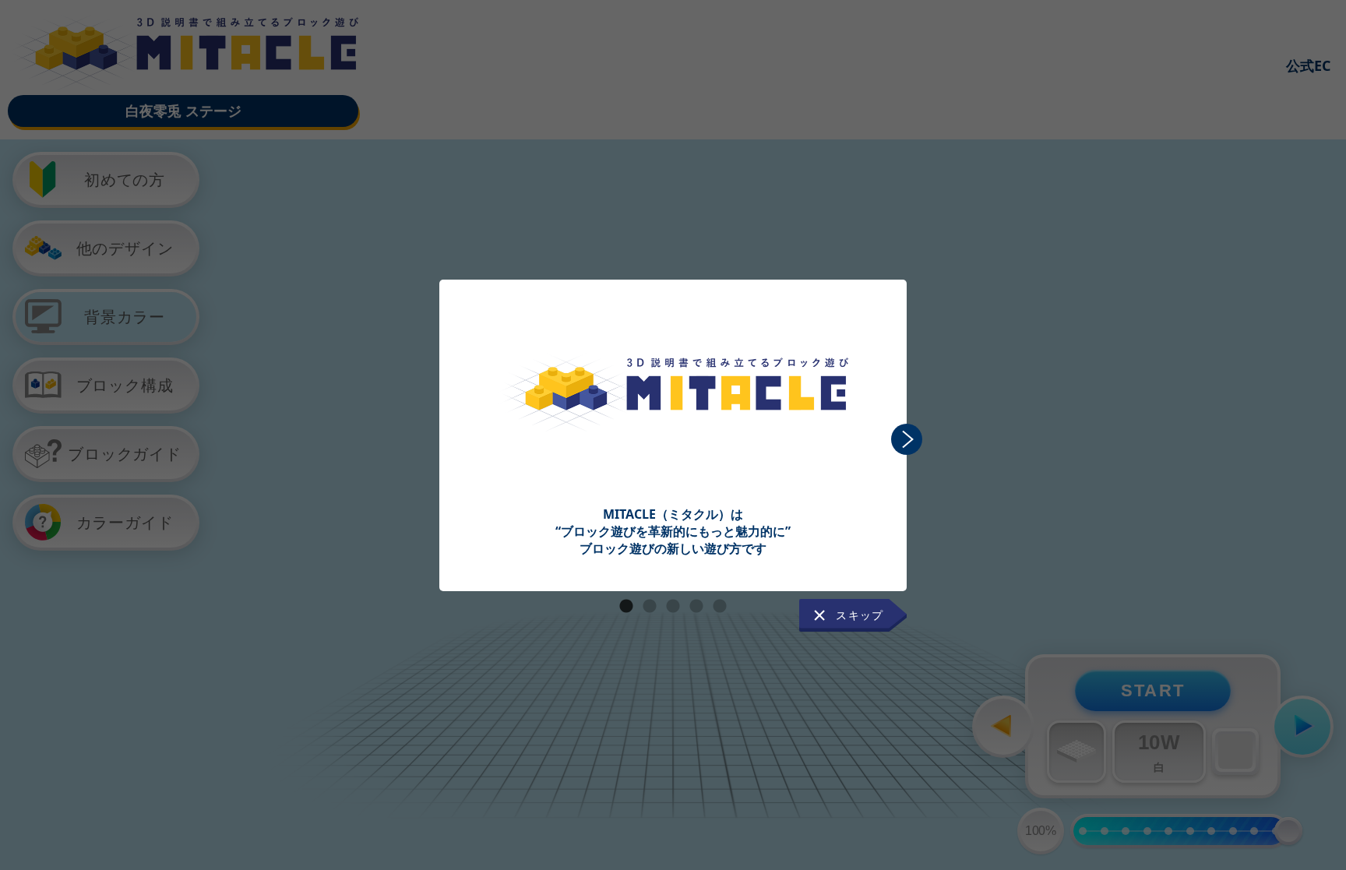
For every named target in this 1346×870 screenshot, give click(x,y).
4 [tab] (696, 607)
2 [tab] (649, 607)
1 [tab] (626, 607)
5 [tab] (720, 607)
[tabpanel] (673, 419)
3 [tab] (673, 607)
